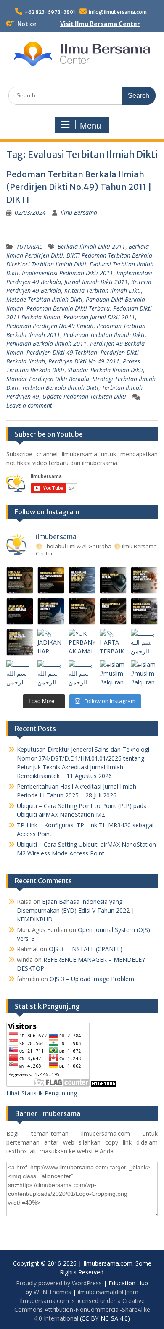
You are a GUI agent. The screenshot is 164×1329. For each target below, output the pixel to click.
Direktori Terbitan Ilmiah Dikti (46, 264)
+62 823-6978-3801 (49, 12)
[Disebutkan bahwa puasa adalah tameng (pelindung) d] (113, 580)
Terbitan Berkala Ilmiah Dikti (60, 388)
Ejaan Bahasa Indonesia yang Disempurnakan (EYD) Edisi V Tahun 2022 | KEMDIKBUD (76, 910)
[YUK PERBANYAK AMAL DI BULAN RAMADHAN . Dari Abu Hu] (82, 642)
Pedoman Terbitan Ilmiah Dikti (104, 335)
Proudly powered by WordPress (59, 1283)
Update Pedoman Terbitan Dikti (84, 396)
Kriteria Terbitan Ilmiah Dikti (102, 291)
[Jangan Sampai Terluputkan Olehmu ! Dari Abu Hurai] (50, 611)
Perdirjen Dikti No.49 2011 (83, 361)
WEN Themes (52, 1292)
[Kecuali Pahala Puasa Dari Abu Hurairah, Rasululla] (113, 611)
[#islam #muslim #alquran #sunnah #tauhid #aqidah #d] (113, 673)
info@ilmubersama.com (118, 12)
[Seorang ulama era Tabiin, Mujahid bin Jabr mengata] (19, 611)
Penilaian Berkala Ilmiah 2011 (46, 343)
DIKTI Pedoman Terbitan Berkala (109, 255)
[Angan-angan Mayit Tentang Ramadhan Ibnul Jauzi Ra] (144, 611)
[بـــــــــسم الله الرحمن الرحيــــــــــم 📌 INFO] (144, 642)
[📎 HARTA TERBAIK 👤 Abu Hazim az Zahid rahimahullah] (113, 642)
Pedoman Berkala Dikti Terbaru (68, 308)
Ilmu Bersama (79, 212)
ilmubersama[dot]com (108, 1292)
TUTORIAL (29, 246)
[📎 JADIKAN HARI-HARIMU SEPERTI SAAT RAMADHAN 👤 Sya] (50, 642)
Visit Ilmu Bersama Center (100, 24)
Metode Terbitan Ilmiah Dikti (44, 299)
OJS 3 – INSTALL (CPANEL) (85, 949)
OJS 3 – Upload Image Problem (92, 979)
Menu (90, 125)
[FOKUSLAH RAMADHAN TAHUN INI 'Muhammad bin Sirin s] (19, 580)
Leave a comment (29, 405)
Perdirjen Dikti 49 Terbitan (61, 352)
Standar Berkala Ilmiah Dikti (105, 370)
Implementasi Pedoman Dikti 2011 (67, 273)
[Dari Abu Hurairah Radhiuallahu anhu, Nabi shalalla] (82, 611)
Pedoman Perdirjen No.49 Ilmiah (49, 326)
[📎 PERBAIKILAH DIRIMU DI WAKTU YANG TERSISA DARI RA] (19, 642)
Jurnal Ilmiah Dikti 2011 (96, 282)
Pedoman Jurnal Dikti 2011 (99, 317)
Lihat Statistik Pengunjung (41, 1093)
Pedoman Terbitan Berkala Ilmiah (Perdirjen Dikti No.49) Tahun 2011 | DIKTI (79, 187)
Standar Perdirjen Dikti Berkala (47, 379)
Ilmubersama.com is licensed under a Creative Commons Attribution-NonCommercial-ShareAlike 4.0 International (82, 1309)
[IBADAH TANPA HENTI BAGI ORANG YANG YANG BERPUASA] (144, 580)
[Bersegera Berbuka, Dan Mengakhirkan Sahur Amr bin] (50, 580)
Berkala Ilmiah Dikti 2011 (91, 246)
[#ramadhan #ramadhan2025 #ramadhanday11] (82, 580)
